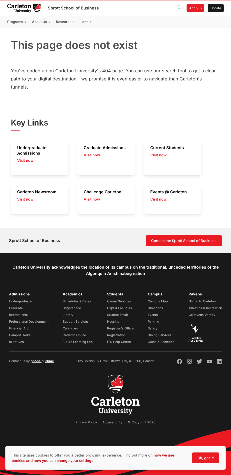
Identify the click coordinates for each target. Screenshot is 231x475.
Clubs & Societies (161, 342)
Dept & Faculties (119, 308)
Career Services (119, 301)
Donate (215, 8)
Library (68, 315)
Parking (153, 321)
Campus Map (158, 301)
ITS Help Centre (119, 342)
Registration (116, 335)
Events (153, 315)
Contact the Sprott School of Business (184, 240)
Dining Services (159, 335)
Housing (113, 321)
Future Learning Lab (78, 342)
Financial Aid (19, 328)
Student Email (117, 315)
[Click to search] (180, 8)
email (49, 361)
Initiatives (16, 342)
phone (36, 361)
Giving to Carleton (202, 301)
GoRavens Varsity (202, 315)
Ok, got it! (205, 458)
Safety (152, 328)
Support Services (76, 321)
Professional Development (29, 321)
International (18, 315)
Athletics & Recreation (205, 308)
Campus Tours (20, 335)
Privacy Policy (86, 422)
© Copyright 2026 (141, 422)
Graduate (16, 308)
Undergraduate (20, 301)
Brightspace (72, 308)
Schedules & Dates (77, 301)
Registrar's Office (120, 328)
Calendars (70, 328)
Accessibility (112, 422)
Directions (155, 308)
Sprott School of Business (73, 8)
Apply (193, 8)
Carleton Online (74, 335)
